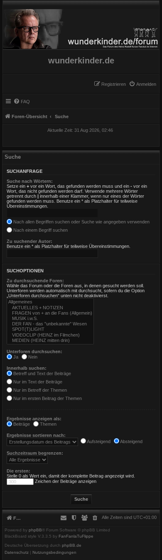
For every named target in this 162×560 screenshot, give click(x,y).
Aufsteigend (98, 441)
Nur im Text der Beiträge (37, 381)
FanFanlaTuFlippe (76, 536)
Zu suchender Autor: (29, 241)
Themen (47, 424)
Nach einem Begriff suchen (40, 230)
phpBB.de (71, 545)
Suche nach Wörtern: (30, 181)
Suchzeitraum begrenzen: (35, 453)
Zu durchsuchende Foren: (35, 280)
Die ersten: (18, 470)
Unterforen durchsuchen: (34, 351)
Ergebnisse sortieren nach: (36, 435)
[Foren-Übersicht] (81, 27)
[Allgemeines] (50, 302)
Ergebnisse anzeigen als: (34, 418)
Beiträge (21, 424)
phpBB (35, 530)
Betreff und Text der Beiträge (41, 373)
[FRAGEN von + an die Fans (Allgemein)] (50, 313)
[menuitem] (142, 84)
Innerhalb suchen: (27, 368)
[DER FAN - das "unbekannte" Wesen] (50, 324)
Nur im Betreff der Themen (39, 390)
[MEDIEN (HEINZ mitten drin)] (50, 340)
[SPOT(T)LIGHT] (50, 329)
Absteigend (130, 441)
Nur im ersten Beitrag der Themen (47, 398)
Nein (32, 356)
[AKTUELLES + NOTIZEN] (50, 307)
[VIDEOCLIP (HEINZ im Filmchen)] (50, 335)
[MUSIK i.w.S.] (50, 318)
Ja (15, 356)
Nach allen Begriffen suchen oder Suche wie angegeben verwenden (81, 221)
